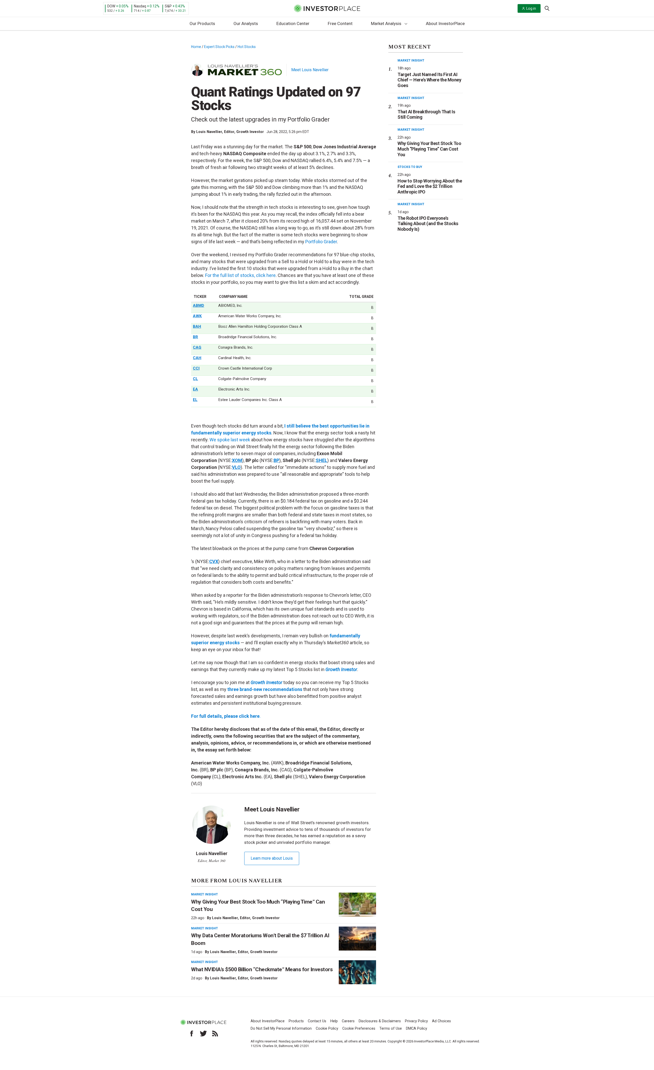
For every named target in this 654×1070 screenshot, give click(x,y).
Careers (348, 1021)
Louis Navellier (209, 132)
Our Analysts (245, 23)
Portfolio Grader (321, 241)
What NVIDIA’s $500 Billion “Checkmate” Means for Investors (262, 969)
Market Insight (204, 894)
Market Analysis (386, 23)
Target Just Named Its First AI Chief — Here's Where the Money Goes (429, 80)
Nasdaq (140, 6)
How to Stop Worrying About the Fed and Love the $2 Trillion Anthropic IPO (430, 186)
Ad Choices (441, 1021)
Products (296, 1021)
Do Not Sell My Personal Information (281, 1028)
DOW (111, 6)
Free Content (340, 23)
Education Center (292, 23)
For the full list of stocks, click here (240, 275)
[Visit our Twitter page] (203, 1033)
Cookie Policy (327, 1028)
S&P (168, 6)
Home (196, 47)
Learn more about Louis (272, 858)
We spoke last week (229, 439)
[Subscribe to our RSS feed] (215, 1033)
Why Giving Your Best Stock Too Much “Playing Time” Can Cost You (429, 149)
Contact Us (317, 1021)
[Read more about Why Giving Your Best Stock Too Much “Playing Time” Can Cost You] (357, 905)
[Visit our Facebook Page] (191, 1033)
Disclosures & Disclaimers (380, 1021)
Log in (531, 8)
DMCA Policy (416, 1028)
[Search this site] (547, 8)
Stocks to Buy (410, 167)
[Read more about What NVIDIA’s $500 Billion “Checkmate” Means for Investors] (357, 972)
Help (334, 1021)
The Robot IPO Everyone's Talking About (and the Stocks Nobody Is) (428, 223)
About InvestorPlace (445, 23)
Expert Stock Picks (219, 47)
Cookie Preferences (358, 1028)
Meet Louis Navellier (310, 69)
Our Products (202, 23)
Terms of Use (390, 1028)
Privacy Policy (416, 1021)
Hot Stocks (247, 47)
